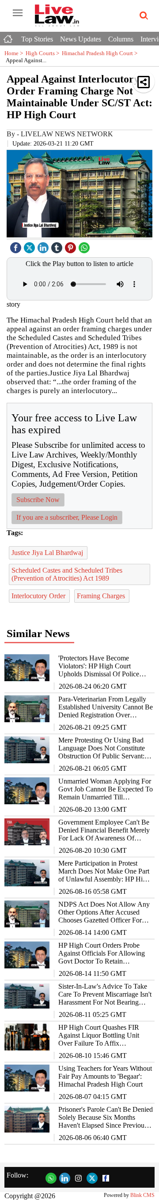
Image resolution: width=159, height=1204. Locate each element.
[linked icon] (44, 245)
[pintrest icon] (71, 245)
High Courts (44, 53)
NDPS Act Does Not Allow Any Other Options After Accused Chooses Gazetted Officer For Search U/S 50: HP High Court (104, 912)
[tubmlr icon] (57, 245)
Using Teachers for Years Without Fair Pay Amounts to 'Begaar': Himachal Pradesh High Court (105, 1076)
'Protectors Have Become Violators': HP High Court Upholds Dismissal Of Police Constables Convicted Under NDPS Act (98, 666)
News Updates (80, 39)
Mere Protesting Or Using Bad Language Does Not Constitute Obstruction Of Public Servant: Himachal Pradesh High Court (101, 748)
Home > (15, 53)
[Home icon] (9, 36)
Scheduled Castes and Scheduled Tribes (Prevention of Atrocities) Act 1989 (66, 574)
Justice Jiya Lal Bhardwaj (48, 552)
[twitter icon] (30, 245)
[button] (143, 82)
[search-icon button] (142, 16)
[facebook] (16, 245)
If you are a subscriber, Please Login (66, 517)
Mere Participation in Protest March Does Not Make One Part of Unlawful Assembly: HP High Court (104, 871)
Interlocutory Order (39, 596)
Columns (120, 39)
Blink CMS (142, 1195)
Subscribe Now (38, 499)
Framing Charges (102, 596)
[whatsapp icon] (85, 245)
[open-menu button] (17, 13)
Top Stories (37, 39)
